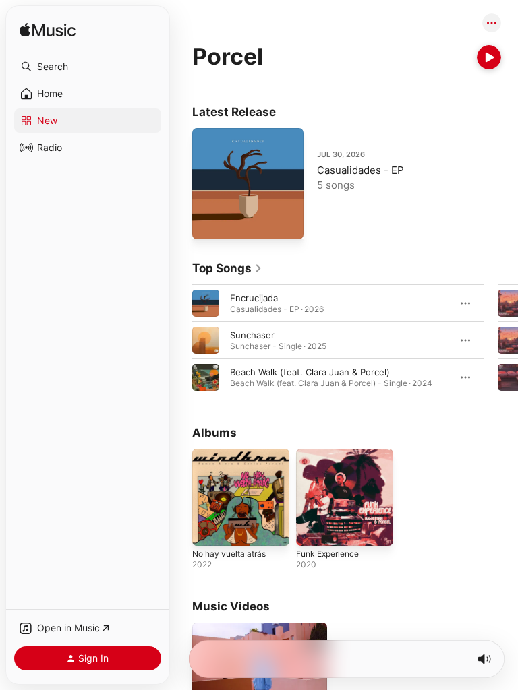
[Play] (489, 57)
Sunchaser (252, 335)
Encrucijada (254, 297)
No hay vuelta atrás (229, 553)
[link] (227, 268)
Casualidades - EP (360, 170)
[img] (48, 30)
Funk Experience (327, 553)
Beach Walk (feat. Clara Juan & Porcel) (310, 372)
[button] (88, 66)
